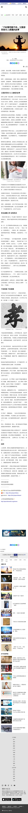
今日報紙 (14, 737)
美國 (11, 559)
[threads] (8, 785)
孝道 (25, 559)
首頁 (2, 15)
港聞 (20, 15)
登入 (16, 554)
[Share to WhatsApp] (16, 63)
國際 (14, 746)
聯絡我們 (9, 806)
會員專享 (8, 15)
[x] (11, 785)
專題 (14, 754)
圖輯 (14, 778)
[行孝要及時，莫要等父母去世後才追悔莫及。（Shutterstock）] (14, 41)
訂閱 (24, 554)
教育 (14, 774)
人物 (14, 759)
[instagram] (2, 785)
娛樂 (14, 776)
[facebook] (5, 785)
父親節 (15, 559)
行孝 (6, 559)
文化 (14, 765)
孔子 (2, 561)
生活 (14, 761)
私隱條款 (20, 806)
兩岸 (24, 15)
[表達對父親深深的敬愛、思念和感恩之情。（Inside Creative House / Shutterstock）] (14, 170)
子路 (6, 561)
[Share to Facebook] (11, 63)
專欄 (14, 752)
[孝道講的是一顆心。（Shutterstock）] (14, 315)
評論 (14, 756)
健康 (14, 763)
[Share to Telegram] (14, 63)
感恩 (20, 559)
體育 (14, 772)
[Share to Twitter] (12, 63)
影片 (14, 739)
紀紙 (14, 769)
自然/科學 (14, 767)
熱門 (17, 15)
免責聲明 (15, 806)
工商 (14, 780)
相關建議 (4, 806)
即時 (13, 15)
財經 (14, 748)
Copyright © (4, 807)
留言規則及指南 (2, 551)
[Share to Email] (18, 63)
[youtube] (14, 785)
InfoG (14, 750)
